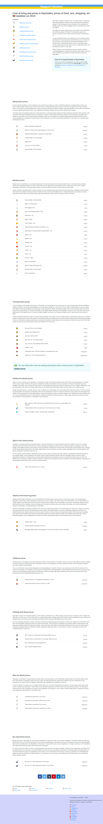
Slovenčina (74, 813)
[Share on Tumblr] (49, 776)
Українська (74, 808)
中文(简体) (74, 816)
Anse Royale (34, 790)
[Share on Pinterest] (54, 776)
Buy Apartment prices (26, 60)
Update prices (20, 369)
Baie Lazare (68, 788)
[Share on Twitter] (44, 776)
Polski (73, 806)
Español (73, 810)
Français (73, 820)
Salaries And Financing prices (29, 43)
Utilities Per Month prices (27, 35)
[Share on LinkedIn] (58, 776)
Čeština (73, 815)
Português (74, 811)
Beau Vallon (17, 790)
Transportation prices (26, 31)
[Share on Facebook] (40, 776)
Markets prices (24, 27)
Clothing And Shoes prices (28, 52)
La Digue (50, 788)
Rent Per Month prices (26, 56)
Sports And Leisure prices (28, 39)
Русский (73, 805)
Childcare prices (25, 48)
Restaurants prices (25, 23)
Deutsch (73, 818)
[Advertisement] (51, 87)
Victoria (33, 788)
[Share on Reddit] (63, 776)
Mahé (15, 788)
